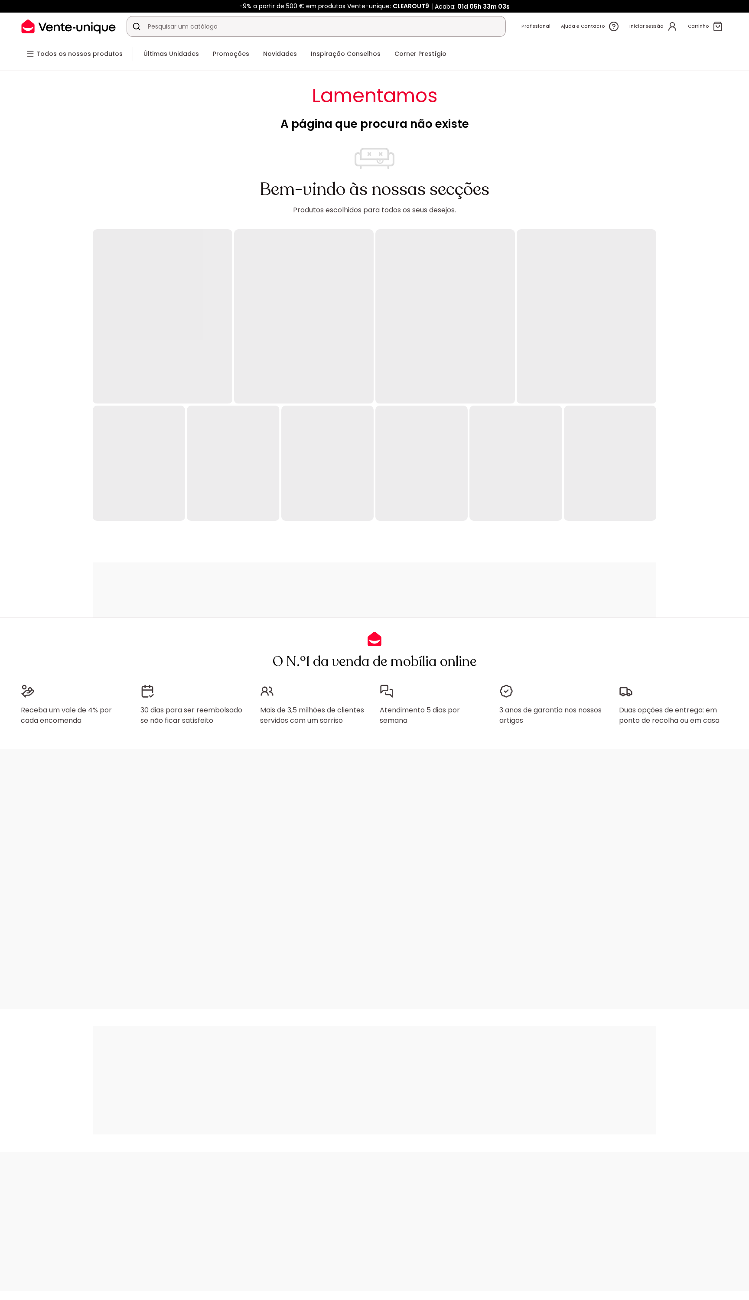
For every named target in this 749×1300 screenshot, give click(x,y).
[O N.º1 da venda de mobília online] (68, 26)
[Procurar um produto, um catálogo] (136, 26)
